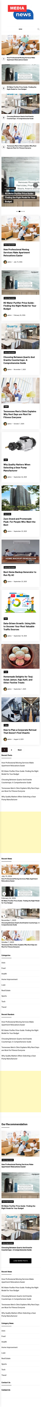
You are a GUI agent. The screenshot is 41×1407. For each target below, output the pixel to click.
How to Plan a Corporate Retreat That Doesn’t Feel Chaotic (20, 731)
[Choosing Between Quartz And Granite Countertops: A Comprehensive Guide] (20, 1227)
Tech (5, 618)
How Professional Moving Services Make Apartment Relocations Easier (21, 59)
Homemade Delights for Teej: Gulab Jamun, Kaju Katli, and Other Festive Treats (18, 679)
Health (6, 406)
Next (20, 750)
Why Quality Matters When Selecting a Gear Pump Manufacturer (16, 467)
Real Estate (7, 514)
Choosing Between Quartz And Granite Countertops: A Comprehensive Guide (20, 117)
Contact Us (5, 1390)
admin (9, 262)
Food (5, 672)
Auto (5, 460)
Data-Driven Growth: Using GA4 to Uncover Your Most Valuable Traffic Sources (19, 626)
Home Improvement (9, 188)
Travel (6, 725)
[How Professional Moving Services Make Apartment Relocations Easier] (20, 1144)
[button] (20, 29)
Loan (3, 985)
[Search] (39, 29)
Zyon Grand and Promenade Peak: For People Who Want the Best (19, 521)
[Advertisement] (20, 832)
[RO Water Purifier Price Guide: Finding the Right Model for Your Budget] (20, 1185)
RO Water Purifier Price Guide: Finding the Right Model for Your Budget (21, 88)
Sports (4, 996)
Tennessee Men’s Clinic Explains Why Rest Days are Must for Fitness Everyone (21, 147)
